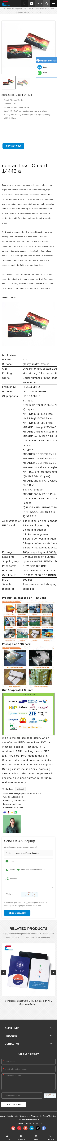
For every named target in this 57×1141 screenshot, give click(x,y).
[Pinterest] (19, 1128)
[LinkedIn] (31, 1128)
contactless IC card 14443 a (27, 853)
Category (17, 9)
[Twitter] (38, 1128)
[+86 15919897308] (15, 812)
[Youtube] (13, 1128)
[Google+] (25, 1128)
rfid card (20, 789)
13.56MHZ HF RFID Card (43, 9)
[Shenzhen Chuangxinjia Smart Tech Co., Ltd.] (6, 3)
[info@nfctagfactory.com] (12, 812)
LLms (28, 1123)
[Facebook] (44, 1128)
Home (9, 9)
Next (53, 972)
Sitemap (20, 1123)
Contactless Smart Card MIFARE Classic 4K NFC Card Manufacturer (28, 1002)
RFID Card (27, 9)
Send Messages (17, 913)
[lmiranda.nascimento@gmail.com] (4, 812)
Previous (3, 972)
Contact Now (13, 146)
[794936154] (8, 812)
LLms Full (37, 1123)
